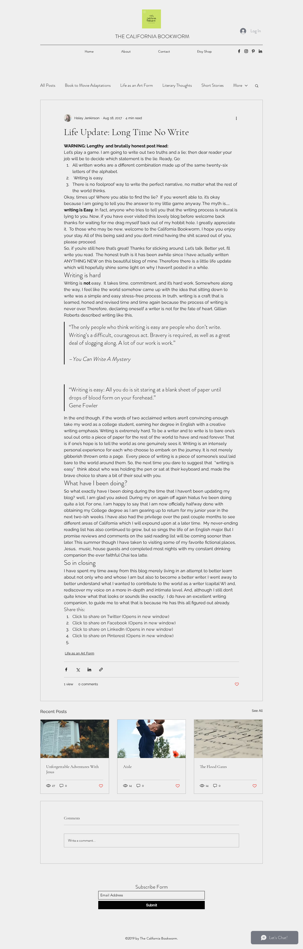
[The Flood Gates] (228, 739)
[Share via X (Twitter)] (78, 669)
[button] (256, 85)
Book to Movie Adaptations (88, 85)
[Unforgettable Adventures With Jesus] (74, 739)
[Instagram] (246, 51)
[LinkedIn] (260, 51)
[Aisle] (151, 739)
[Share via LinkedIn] (89, 669)
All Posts (47, 85)
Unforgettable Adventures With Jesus (72, 769)
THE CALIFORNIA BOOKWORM (152, 36)
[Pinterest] (253, 51)
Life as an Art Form (136, 85)
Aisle (127, 766)
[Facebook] (239, 51)
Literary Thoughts (177, 85)
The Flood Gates (213, 766)
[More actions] (236, 118)
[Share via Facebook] (66, 669)
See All (257, 711)
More (237, 85)
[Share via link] (101, 669)
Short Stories (212, 85)
